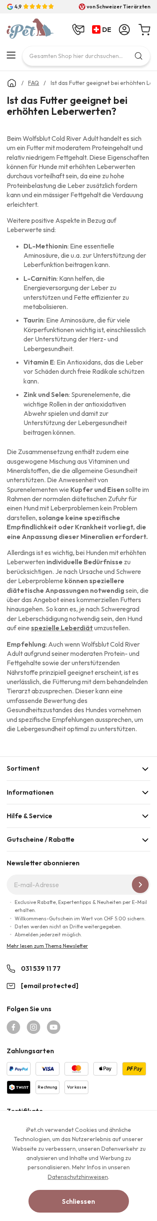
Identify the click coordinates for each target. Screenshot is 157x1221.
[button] (103, 29)
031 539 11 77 (41, 968)
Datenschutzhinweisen (78, 1177)
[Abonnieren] (140, 884)
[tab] (78, 768)
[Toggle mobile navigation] (11, 55)
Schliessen (78, 1201)
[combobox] (86, 56)
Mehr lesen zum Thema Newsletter (47, 946)
